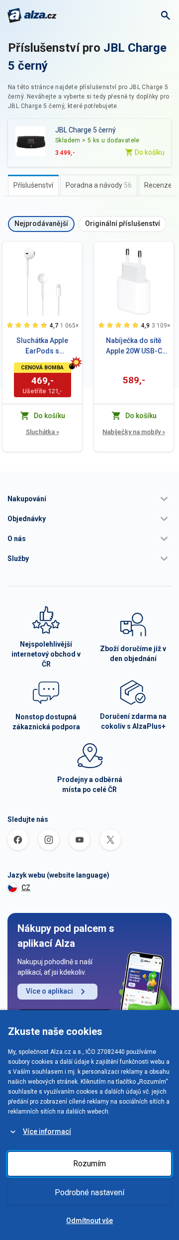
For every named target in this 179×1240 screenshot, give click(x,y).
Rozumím (89, 1163)
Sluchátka (42, 432)
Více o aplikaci (49, 991)
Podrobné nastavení (89, 1192)
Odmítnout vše (89, 1221)
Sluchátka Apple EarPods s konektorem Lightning (42, 346)
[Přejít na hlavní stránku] (32, 15)
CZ (25, 888)
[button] (89, 498)
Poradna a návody (99, 185)
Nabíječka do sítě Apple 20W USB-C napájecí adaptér (134, 346)
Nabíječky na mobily (133, 432)
